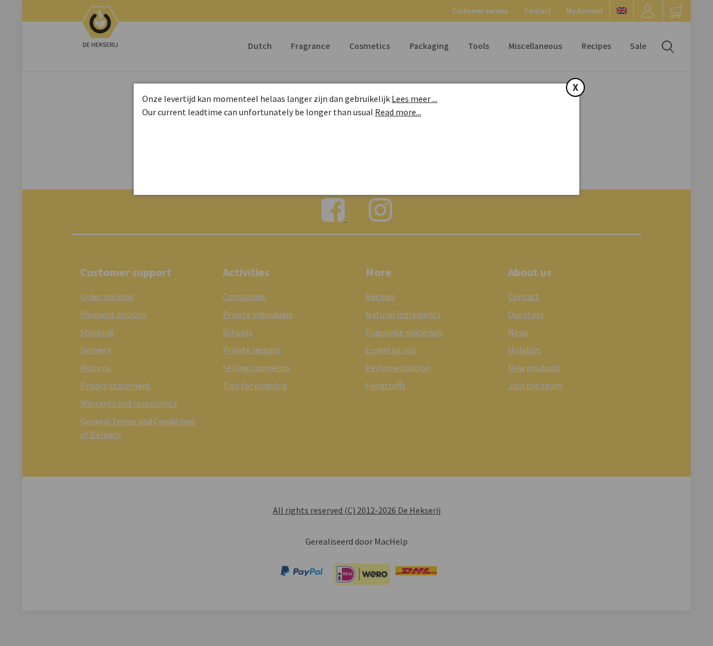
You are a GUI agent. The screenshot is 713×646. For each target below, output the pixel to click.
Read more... (398, 112)
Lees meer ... (414, 98)
